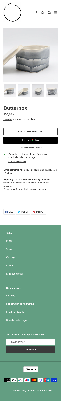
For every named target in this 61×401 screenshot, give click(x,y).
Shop (9, 249)
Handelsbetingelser (16, 312)
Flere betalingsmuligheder (30, 148)
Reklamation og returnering (20, 303)
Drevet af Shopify (44, 391)
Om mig (10, 257)
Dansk (29, 369)
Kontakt (10, 265)
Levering (7, 119)
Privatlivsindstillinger (16, 320)
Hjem (9, 240)
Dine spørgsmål (14, 273)
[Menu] (55, 12)
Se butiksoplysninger (17, 161)
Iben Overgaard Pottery (26, 391)
